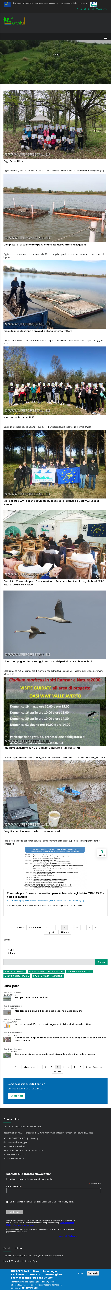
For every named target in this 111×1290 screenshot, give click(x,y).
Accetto (81, 1273)
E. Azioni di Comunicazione (17, 976)
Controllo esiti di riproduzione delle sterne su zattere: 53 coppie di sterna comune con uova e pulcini (60, 1039)
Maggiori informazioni (28, 1287)
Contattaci (16, 1095)
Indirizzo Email (14, 1186)
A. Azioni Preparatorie (15, 971)
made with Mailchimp (67, 1236)
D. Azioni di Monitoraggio (79, 971)
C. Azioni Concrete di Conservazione (46, 971)
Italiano (11, 953)
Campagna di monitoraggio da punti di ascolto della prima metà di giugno (55, 1054)
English (11, 950)
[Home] (14, 23)
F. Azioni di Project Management (48, 976)
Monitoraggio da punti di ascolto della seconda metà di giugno (49, 1010)
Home (55, 54)
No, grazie (93, 1273)
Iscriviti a (7, 939)
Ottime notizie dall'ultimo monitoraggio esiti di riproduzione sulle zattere (53, 1024)
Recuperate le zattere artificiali (31, 997)
